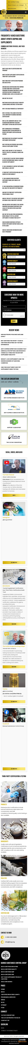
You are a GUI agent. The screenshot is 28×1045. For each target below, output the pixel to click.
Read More (14, 624)
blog (2, 1002)
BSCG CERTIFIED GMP (7, 972)
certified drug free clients (10, 994)
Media (3, 1000)
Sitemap (3, 1005)
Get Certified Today (13, 2)
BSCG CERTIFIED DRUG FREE (9, 966)
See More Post (14, 562)
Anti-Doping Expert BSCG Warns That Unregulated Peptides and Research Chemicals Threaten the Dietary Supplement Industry (13, 352)
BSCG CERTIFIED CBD (7, 974)
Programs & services (8, 997)
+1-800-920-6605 (11, 937)
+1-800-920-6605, (13, 18)
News (2, 1028)
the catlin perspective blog (10, 1018)
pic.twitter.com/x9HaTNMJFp (12, 693)
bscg (3, 992)
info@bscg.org (20, 18)
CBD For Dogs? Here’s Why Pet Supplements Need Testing (11, 368)
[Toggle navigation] (25, 12)
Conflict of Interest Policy (9, 1030)
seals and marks (6, 982)
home (3, 989)
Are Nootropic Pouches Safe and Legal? (12, 335)
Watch (14, 495)
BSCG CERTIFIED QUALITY (9, 969)
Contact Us (5, 1020)
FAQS (2, 1007)
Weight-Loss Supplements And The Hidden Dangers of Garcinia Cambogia (12, 361)
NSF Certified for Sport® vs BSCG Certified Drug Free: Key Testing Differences (12, 343)
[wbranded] (22, 1039)
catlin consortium (7, 1015)
